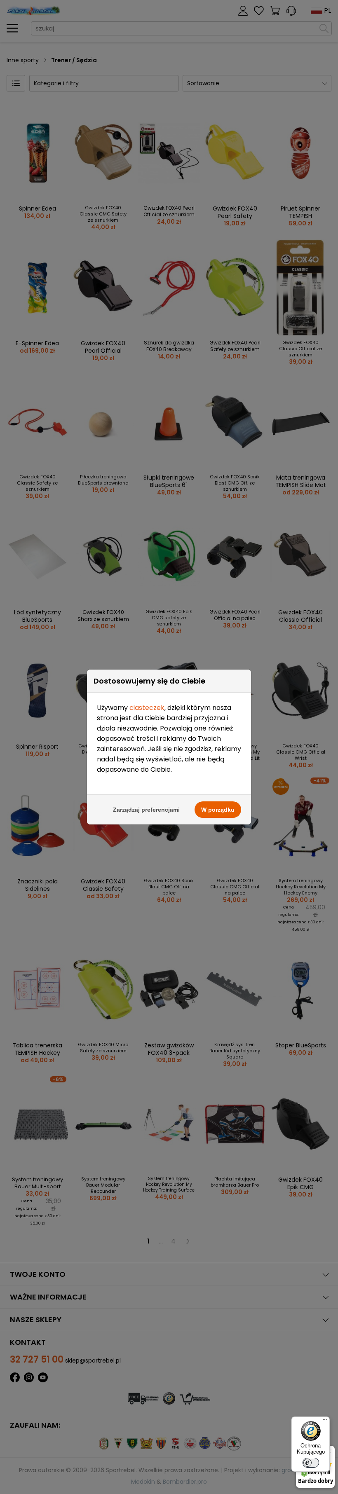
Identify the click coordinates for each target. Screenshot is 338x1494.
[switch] (311, 1463)
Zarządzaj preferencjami (146, 809)
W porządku (218, 809)
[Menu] (325, 1421)
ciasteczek (146, 707)
